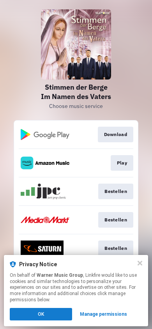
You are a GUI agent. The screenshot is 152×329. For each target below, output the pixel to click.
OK (41, 314)
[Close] (140, 263)
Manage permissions (103, 314)
